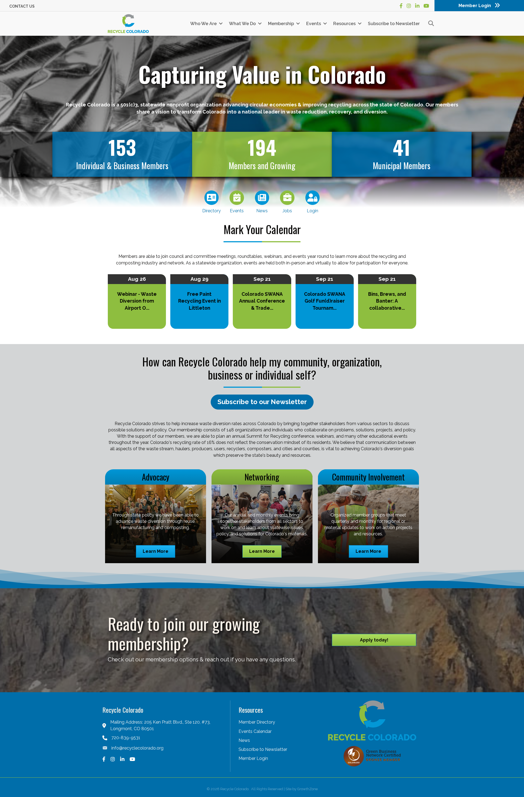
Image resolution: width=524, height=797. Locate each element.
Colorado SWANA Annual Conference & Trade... (262, 301)
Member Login (253, 758)
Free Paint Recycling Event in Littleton (199, 301)
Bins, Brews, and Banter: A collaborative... (387, 301)
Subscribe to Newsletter (394, 23)
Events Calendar (255, 731)
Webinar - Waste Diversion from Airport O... (137, 301)
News (244, 740)
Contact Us (22, 6)
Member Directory (257, 722)
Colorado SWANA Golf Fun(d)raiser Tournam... (324, 301)
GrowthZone (307, 789)
